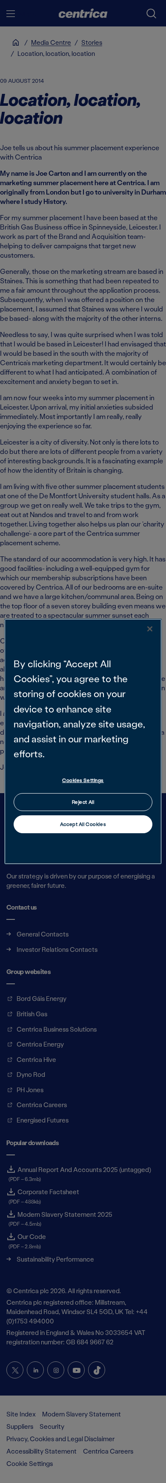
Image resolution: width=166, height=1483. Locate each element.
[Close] (149, 628)
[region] (83, 741)
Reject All (83, 802)
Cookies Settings (83, 780)
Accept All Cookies (83, 824)
